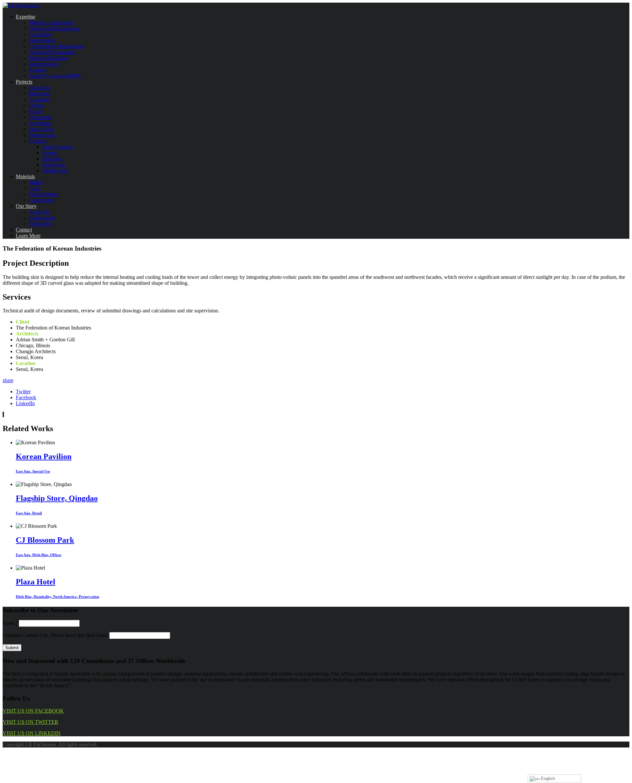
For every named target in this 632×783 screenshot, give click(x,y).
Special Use (41, 129)
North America (57, 147)
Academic (39, 99)
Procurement (42, 40)
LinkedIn (25, 403)
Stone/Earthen (43, 194)
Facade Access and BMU (55, 76)
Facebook (26, 397)
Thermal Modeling (48, 58)
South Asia (53, 164)
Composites (41, 200)
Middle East (54, 170)
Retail (35, 111)
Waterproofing (44, 64)
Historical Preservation (52, 52)
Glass (34, 188)
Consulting (40, 34)
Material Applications (51, 22)
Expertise (25, 16)
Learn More (28, 235)
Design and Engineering (54, 28)
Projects (24, 82)
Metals (36, 182)
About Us (39, 212)
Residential (40, 123)
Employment (42, 218)
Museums (39, 93)
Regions (37, 141)
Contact (24, 229)
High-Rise (39, 87)
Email (11, 623)
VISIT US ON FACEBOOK (33, 711)
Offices (36, 105)
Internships (40, 224)
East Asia (52, 158)
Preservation (42, 135)
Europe (49, 153)
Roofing (37, 70)
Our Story (26, 206)
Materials (25, 176)
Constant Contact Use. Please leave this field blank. (56, 635)
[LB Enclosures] (21, 5)
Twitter (23, 391)
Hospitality (40, 117)
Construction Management (56, 46)
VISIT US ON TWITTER (30, 722)
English (547, 778)
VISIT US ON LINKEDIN (32, 733)
